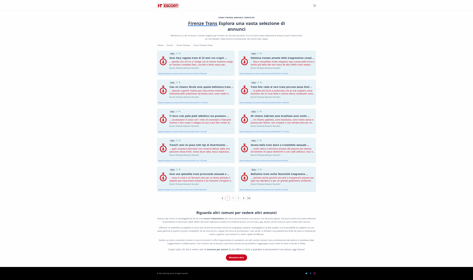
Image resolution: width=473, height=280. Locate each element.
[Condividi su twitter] (306, 273)
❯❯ (248, 198)
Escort (170, 45)
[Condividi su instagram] (314, 273)
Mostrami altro (236, 257)
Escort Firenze (183, 45)
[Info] (314, 5)
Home (160, 45)
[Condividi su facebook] (310, 273)
